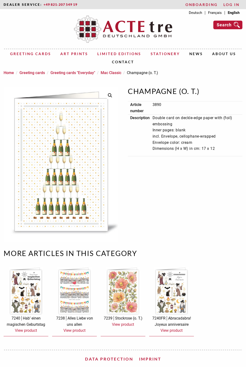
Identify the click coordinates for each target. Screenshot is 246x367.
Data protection (109, 358)
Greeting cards (30, 54)
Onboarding (201, 4)
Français (215, 13)
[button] (110, 95)
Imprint (150, 358)
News (196, 54)
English (234, 13)
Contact (123, 62)
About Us (224, 54)
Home (9, 72)
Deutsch (195, 13)
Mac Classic (111, 72)
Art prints (74, 54)
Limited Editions (119, 54)
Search (224, 24)
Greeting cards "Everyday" (72, 72)
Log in (231, 4)
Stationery (165, 54)
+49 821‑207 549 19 (60, 4)
